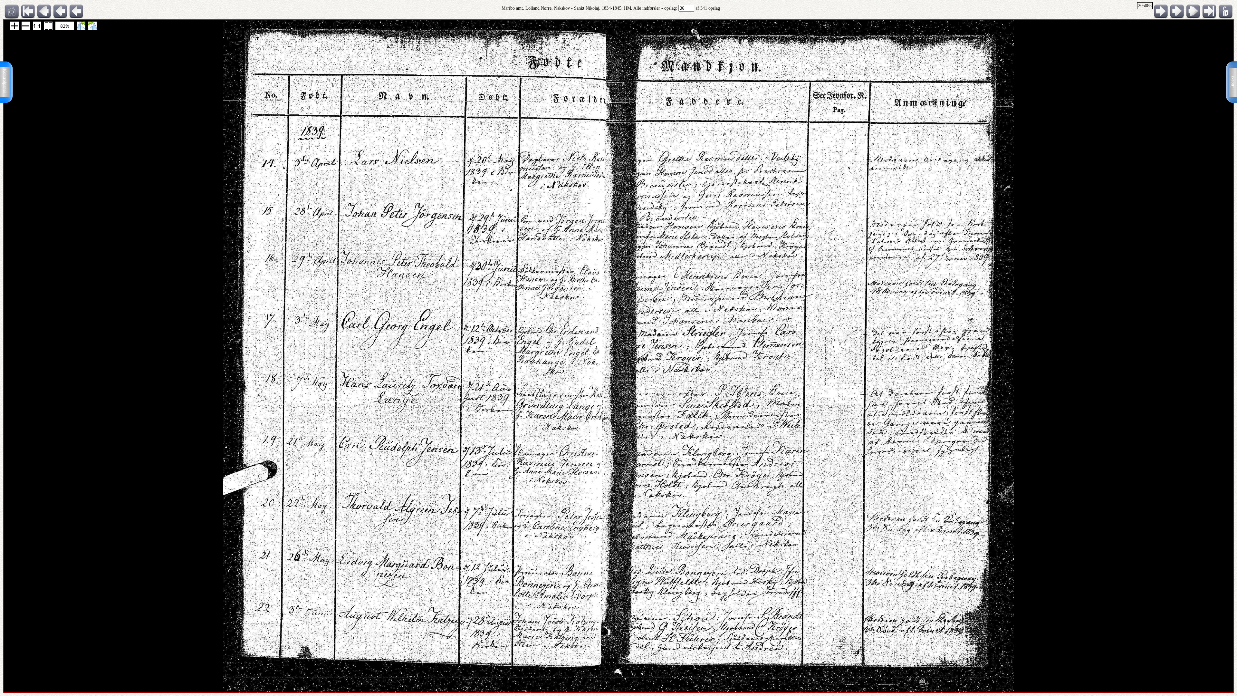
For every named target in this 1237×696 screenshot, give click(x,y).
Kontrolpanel (4, 81)
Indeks (1232, 82)
